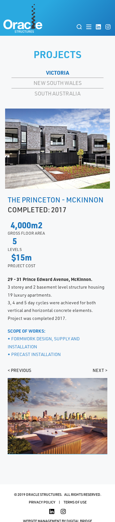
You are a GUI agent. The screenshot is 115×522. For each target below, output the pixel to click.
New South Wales (58, 82)
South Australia (57, 93)
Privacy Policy (42, 502)
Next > (100, 370)
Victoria (57, 72)
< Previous (19, 370)
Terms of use (75, 502)
